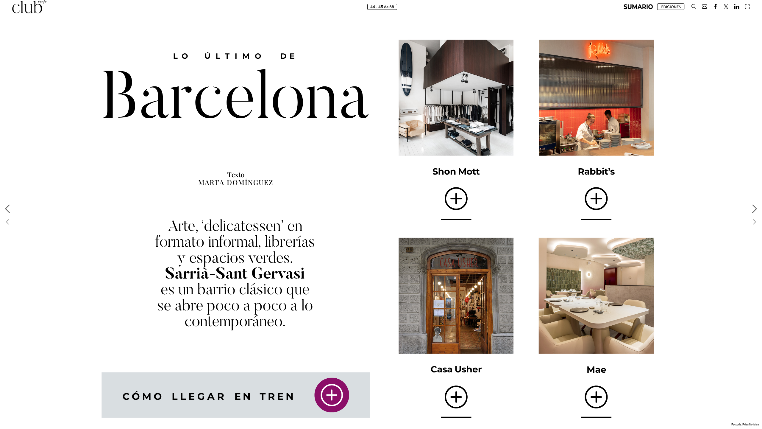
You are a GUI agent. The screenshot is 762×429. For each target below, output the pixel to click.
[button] (638, 6)
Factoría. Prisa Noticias (745, 424)
